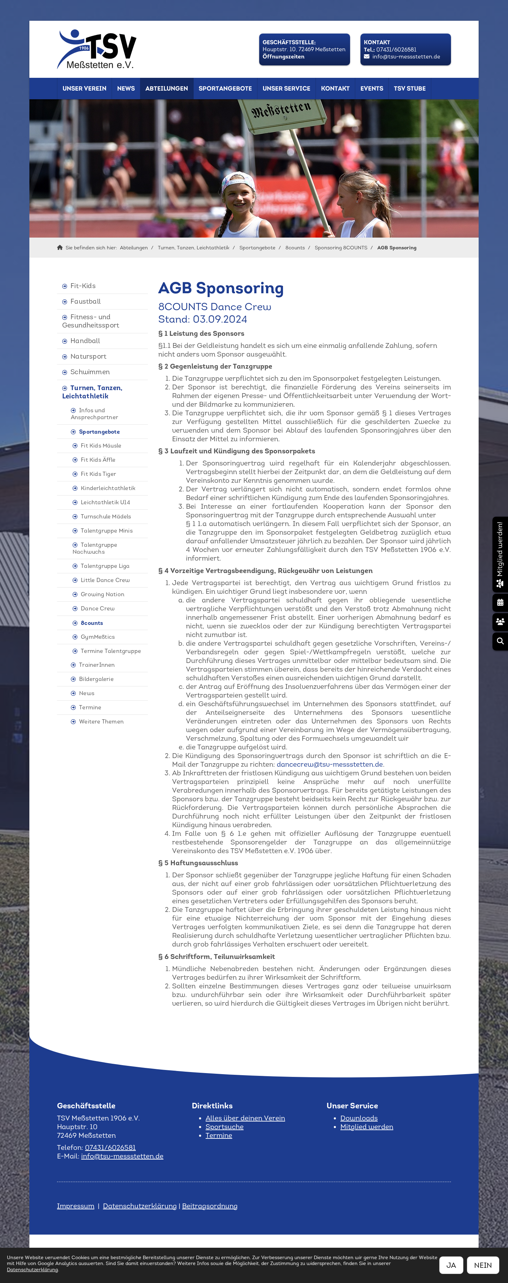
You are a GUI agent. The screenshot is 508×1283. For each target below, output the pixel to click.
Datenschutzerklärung (140, 1206)
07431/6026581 (396, 49)
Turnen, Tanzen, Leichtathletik (193, 247)
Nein (483, 1265)
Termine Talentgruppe (111, 651)
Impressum (75, 1206)
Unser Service (286, 88)
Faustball (85, 301)
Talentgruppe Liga (105, 566)
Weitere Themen (101, 721)
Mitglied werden (366, 1127)
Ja (451, 1265)
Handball (85, 341)
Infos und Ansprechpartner (94, 414)
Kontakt (335, 88)
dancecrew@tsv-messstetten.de (330, 764)
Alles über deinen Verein (245, 1118)
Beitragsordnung (210, 1206)
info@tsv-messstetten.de (406, 56)
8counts (295, 247)
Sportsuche (225, 1127)
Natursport (88, 356)
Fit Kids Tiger (98, 474)
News (126, 88)
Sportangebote (225, 88)
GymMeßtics (98, 637)
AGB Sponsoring (396, 247)
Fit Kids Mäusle (101, 445)
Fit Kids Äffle (98, 459)
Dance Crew (98, 608)
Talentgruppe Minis (107, 530)
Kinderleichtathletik (108, 488)
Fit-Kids (83, 286)
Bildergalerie (96, 679)
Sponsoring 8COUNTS (341, 247)
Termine (90, 707)
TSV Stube (410, 88)
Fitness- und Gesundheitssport (90, 321)
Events (371, 88)
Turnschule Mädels (106, 516)
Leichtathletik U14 (105, 502)
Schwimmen (90, 372)
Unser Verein (84, 88)
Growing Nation (102, 594)
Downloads (359, 1118)
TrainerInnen (97, 665)
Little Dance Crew (105, 580)
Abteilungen (166, 88)
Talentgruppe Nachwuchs (95, 548)
